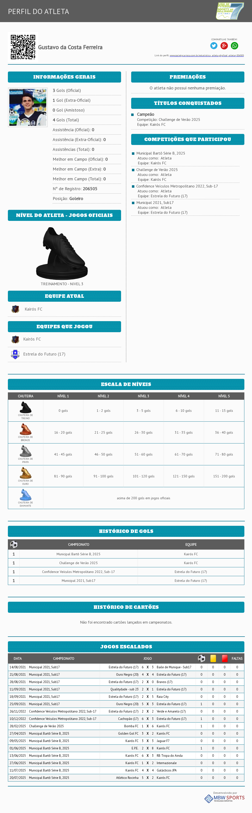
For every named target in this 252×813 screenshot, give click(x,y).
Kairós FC (33, 309)
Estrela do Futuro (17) (44, 354)
